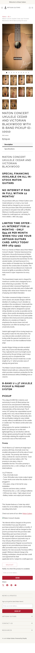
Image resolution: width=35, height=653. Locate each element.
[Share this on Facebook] (7, 585)
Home (4, 16)
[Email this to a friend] (15, 585)
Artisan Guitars (11, 638)
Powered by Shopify (21, 638)
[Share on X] (3, 585)
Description (8, 144)
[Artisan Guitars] (12, 8)
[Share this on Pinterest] (11, 585)
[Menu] (2, 7)
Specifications (9, 149)
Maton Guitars (27, 513)
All (9, 16)
